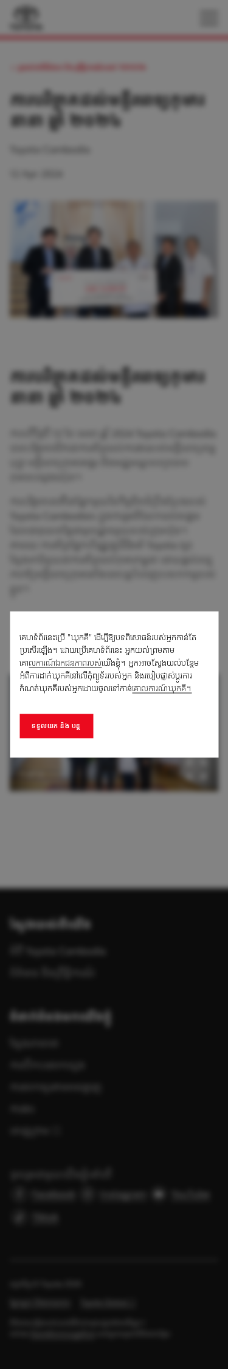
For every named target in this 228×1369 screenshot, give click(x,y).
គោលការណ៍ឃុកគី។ (162, 688)
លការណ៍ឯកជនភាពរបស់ (65, 663)
